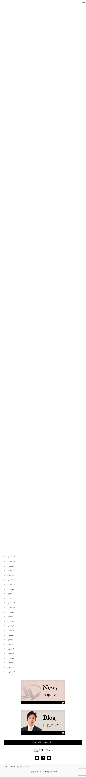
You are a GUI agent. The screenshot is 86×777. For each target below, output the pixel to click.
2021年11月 (11, 603)
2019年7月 (10, 654)
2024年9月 (10, 566)
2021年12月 (11, 598)
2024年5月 (10, 571)
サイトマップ (10, 767)
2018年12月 (11, 672)
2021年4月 (10, 617)
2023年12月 (11, 585)
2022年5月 (10, 589)
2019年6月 (10, 658)
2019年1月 (10, 667)
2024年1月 (10, 580)
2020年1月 (10, 649)
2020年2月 (10, 644)
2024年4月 (10, 575)
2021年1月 (10, 631)
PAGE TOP (82, 752)
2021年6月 (10, 612)
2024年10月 (11, 562)
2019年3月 (10, 663)
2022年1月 (10, 594)
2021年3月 (10, 621)
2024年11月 (11, 557)
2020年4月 (10, 640)
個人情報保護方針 (23, 767)
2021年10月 (11, 608)
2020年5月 (10, 635)
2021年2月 (10, 626)
